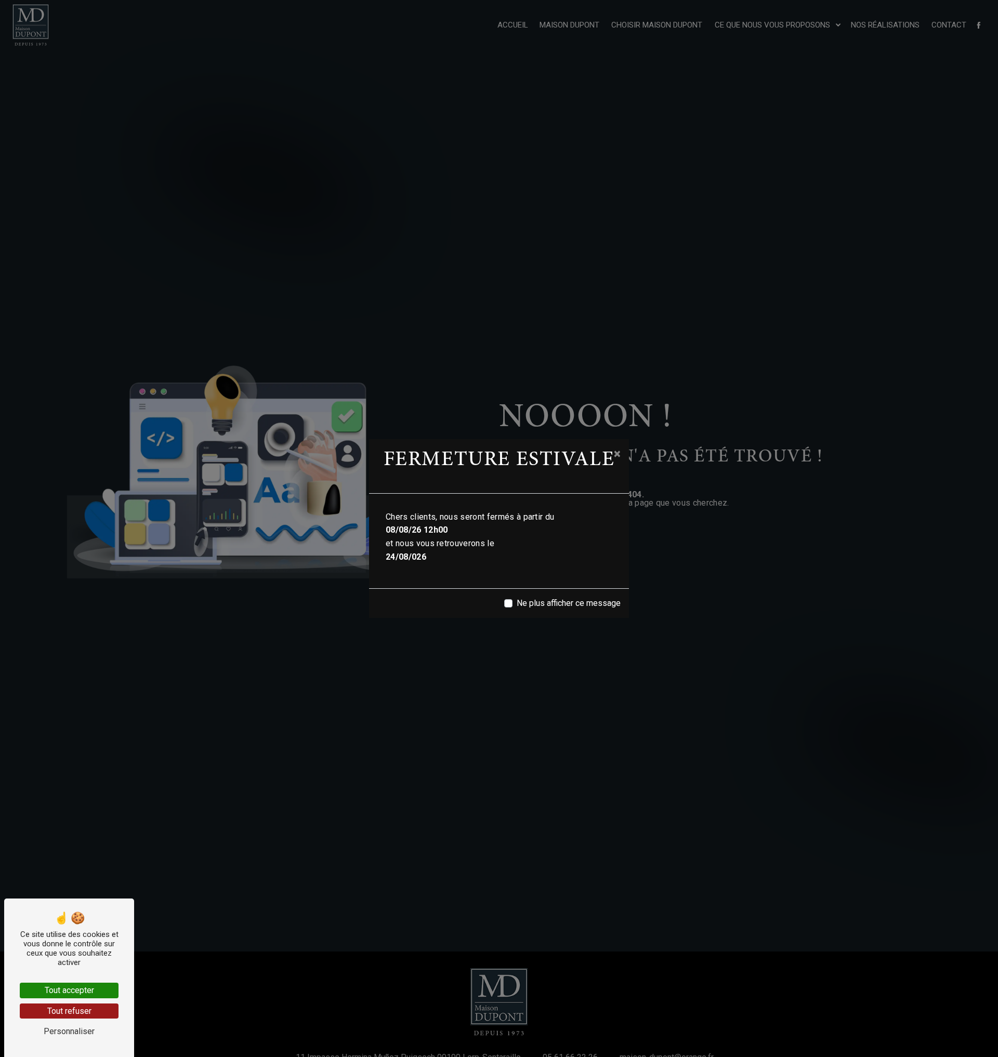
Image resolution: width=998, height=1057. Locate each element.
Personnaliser (69, 1031)
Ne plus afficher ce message (569, 603)
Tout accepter (69, 990)
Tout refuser (69, 1011)
